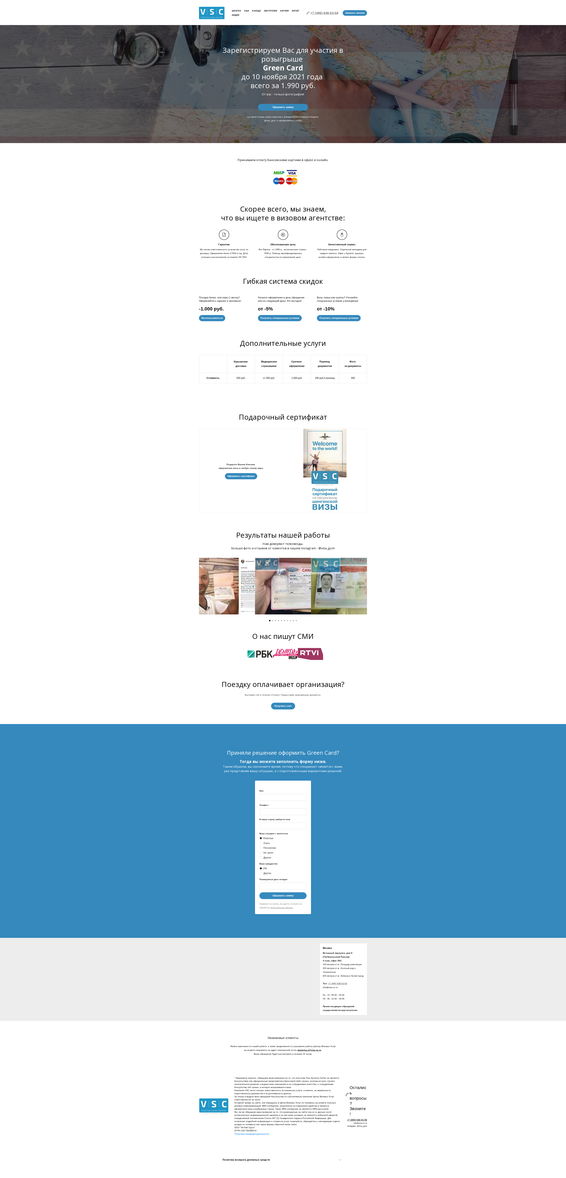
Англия (284, 11)
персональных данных (281, 907)
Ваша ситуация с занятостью (273, 833)
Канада (256, 11)
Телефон (264, 805)
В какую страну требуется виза (274, 819)
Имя (261, 791)
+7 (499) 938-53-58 (324, 13)
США (246, 11)
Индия (235, 15)
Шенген (236, 11)
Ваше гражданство (268, 864)
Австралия (270, 11)
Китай (295, 11)
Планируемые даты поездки (273, 879)
